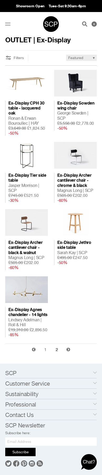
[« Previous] (33, 349)
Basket (94, 24)
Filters (19, 58)
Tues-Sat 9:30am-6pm (67, 6)
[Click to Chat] (89, 462)
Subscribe (20, 452)
